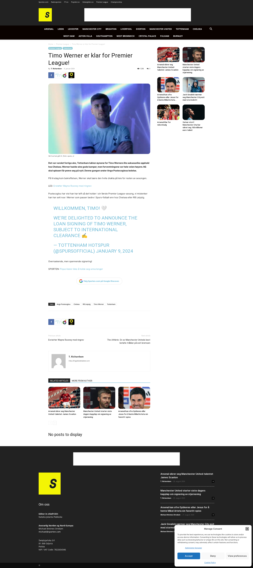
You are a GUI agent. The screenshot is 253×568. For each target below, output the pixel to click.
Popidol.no (75, 2)
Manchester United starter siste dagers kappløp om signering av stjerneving (97, 414)
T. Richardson (56, 68)
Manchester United (160, 29)
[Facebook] (51, 75)
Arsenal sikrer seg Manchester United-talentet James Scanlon (167, 67)
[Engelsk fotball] (45, 20)
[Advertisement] (137, 14)
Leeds (61, 29)
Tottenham (182, 29)
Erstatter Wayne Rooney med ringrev (72, 185)
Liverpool (126, 29)
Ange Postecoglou (63, 304)
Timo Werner (99, 304)
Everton (140, 29)
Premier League (102, 2)
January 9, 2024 (114, 251)
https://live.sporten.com (71, 75)
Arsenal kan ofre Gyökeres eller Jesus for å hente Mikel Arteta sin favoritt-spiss (133, 414)
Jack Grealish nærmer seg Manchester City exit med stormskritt (194, 97)
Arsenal (49, 29)
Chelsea (197, 29)
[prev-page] (50, 423)
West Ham (69, 36)
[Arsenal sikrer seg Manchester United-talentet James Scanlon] (64, 398)
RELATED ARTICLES (59, 381)
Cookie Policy (210, 562)
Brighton (111, 29)
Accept (189, 556)
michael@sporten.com (50, 531)
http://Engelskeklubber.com (79, 361)
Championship (116, 2)
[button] (247, 528)
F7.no (66, 2)
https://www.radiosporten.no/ (65, 75)
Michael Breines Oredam (170, 515)
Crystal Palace (147, 36)
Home (50, 44)
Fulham (164, 36)
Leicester (73, 29)
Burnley (178, 36)
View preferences (237, 556)
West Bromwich (126, 36)
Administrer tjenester (193, 548)
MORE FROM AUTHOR (82, 381)
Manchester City (91, 29)
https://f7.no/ (58, 75)
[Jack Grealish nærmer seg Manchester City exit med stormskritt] (194, 84)
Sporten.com (43, 2)
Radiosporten (56, 2)
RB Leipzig (86, 304)
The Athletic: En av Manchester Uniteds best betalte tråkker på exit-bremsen (128, 341)
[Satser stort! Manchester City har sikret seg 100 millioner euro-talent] (194, 112)
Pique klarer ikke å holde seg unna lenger (81, 269)
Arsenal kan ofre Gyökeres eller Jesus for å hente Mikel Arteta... (167, 97)
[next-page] (55, 423)
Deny (213, 556)
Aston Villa (85, 36)
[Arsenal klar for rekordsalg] (168, 112)
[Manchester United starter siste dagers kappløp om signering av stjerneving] (99, 398)
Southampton (104, 36)
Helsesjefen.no (88, 2)
